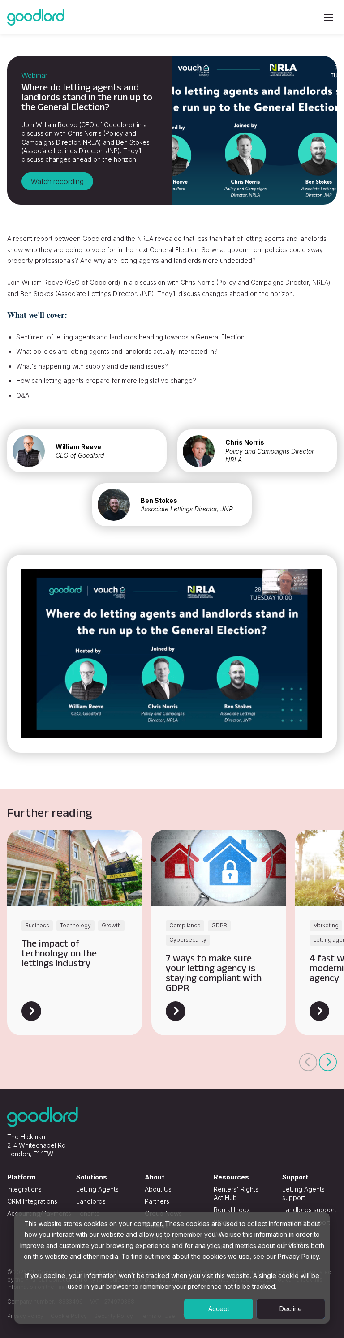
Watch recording (57, 181)
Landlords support (309, 1210)
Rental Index (232, 1210)
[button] (308, 1062)
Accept (218, 1308)
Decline (291, 1308)
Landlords (91, 1201)
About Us (158, 1189)
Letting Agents (97, 1189)
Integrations (24, 1189)
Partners (157, 1201)
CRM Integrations (32, 1201)
